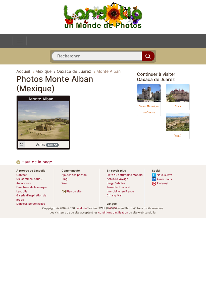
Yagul (177, 135)
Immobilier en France (120, 191)
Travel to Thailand (118, 187)
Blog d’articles (116, 183)
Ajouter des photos (74, 175)
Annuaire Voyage (117, 179)
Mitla (178, 106)
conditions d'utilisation (113, 212)
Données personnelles (30, 203)
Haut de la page (36, 161)
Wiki (64, 183)
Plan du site (73, 191)
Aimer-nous (164, 179)
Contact (21, 175)
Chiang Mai (114, 195)
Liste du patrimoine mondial (125, 175)
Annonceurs (23, 183)
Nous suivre (164, 175)
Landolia (81, 208)
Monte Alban (41, 98)
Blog (65, 179)
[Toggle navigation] (20, 41)
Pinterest (162, 183)
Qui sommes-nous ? (29, 179)
